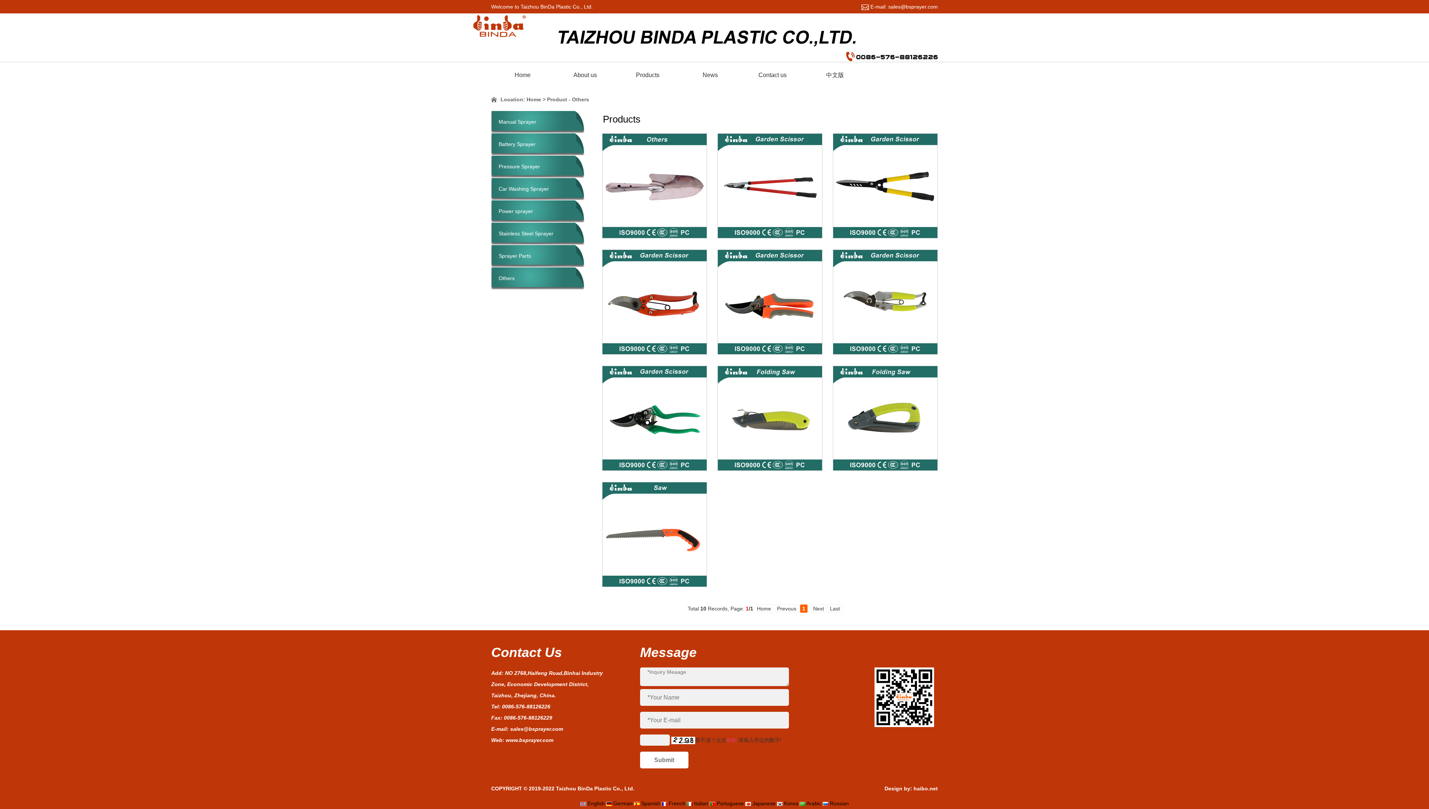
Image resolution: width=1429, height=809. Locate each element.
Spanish (650, 803)
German (623, 803)
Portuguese (730, 803)
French (677, 803)
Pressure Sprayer (519, 166)
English (596, 803)
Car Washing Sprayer (524, 189)
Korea (791, 803)
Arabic (813, 803)
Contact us (772, 75)
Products (647, 75)
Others (507, 278)
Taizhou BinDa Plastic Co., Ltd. (595, 788)
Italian (701, 803)
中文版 (835, 75)
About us (585, 75)
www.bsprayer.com (529, 740)
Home (523, 75)
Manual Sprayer (517, 122)
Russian (839, 803)
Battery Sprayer (517, 144)
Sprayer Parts (515, 256)
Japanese (764, 803)
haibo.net (926, 788)
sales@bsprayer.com (536, 729)
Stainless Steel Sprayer (526, 234)
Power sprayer (516, 211)
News (710, 75)
